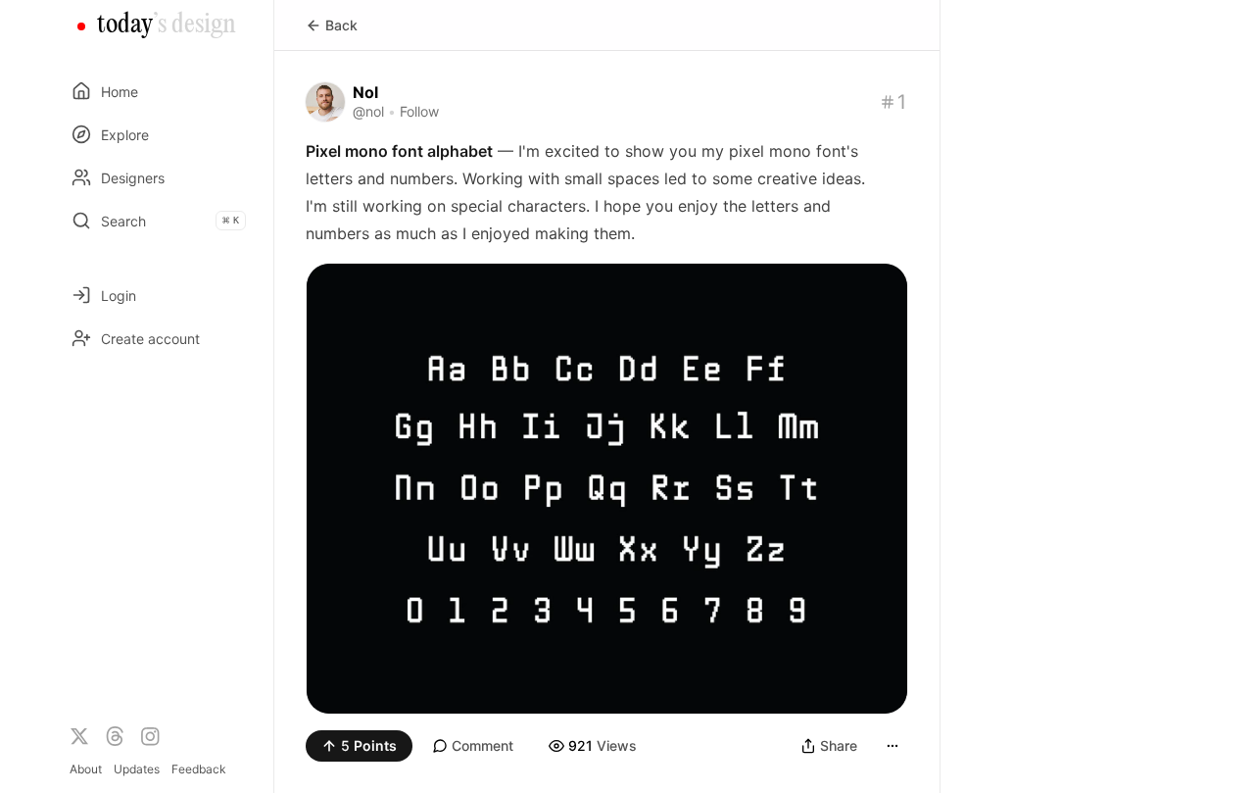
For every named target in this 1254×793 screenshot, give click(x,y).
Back (341, 25)
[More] (892, 746)
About (86, 769)
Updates (137, 769)
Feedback (198, 769)
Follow (419, 111)
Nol (365, 92)
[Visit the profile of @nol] (325, 102)
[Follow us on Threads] (114, 736)
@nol (368, 111)
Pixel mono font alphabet (399, 151)
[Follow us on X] (79, 736)
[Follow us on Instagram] (150, 736)
